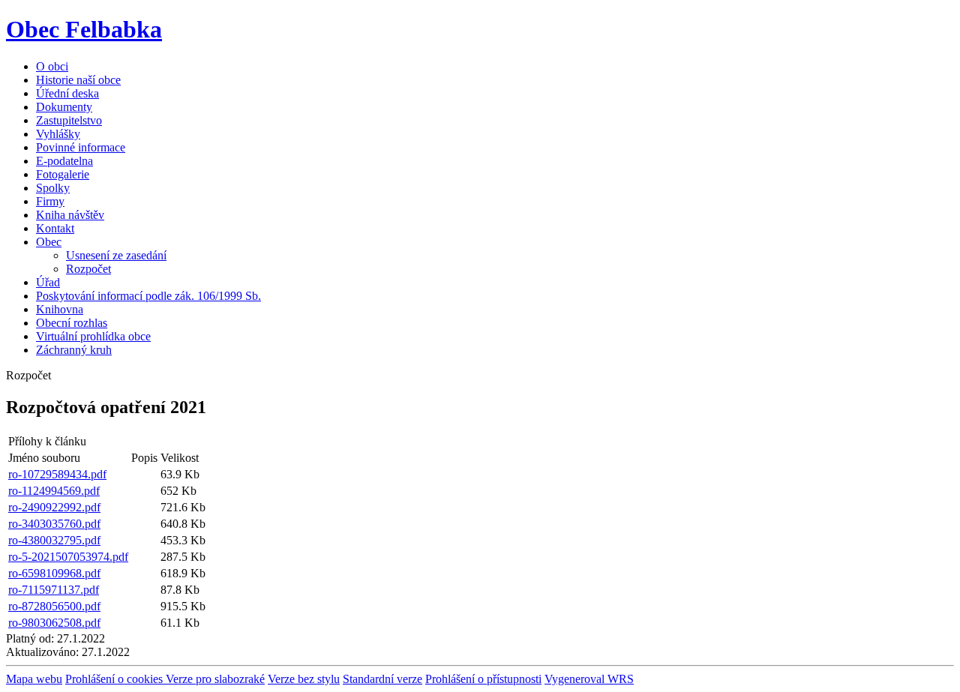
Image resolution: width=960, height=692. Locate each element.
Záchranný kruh (74, 349)
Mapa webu (34, 679)
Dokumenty (64, 106)
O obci (52, 66)
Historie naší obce (78, 79)
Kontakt (55, 228)
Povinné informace (80, 147)
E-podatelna (64, 160)
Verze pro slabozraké (215, 679)
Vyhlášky (58, 133)
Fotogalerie (62, 174)
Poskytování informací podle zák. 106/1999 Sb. (148, 295)
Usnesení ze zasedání (116, 255)
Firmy (50, 201)
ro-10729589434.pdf (57, 474)
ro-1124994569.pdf (54, 490)
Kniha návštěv (70, 214)
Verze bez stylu (304, 679)
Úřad (48, 282)
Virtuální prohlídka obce (93, 336)
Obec (49, 241)
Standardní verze (382, 679)
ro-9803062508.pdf (54, 622)
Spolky (53, 187)
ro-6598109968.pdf (54, 573)
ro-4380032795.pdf (54, 540)
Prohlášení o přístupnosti (483, 679)
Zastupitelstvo (69, 120)
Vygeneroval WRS (589, 679)
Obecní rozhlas (71, 322)
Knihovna (59, 309)
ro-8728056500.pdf (54, 606)
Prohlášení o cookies (115, 679)
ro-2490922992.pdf (54, 507)
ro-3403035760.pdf (54, 523)
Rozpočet (88, 268)
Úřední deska (67, 93)
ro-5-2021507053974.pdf (68, 556)
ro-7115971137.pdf (53, 589)
